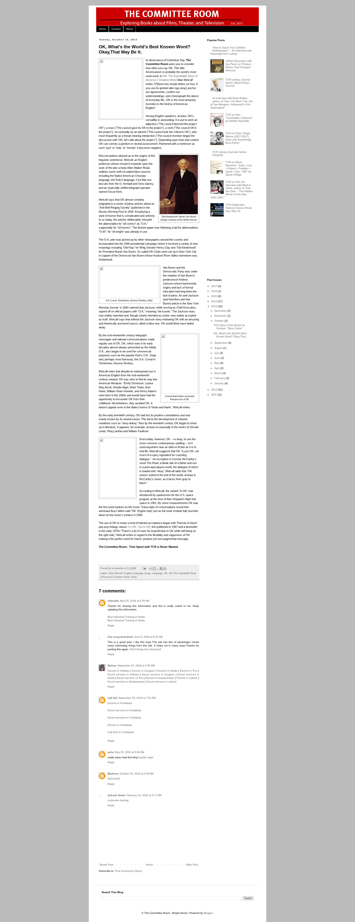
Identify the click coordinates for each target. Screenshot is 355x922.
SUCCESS (114, 778)
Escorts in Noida (167, 670)
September (221, 342)
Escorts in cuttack (187, 677)
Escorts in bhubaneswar (160, 677)
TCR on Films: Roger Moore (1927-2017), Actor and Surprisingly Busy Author (238, 138)
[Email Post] (144, 568)
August (218, 347)
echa (111, 752)
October (219, 320)
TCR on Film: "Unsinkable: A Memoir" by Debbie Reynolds (239, 118)
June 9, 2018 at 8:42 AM (148, 636)
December (220, 310)
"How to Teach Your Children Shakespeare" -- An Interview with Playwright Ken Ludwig (231, 50)
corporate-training (118, 800)
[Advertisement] (235, 249)
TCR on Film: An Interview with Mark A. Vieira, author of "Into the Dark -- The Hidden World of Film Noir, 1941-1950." (231, 189)
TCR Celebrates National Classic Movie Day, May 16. (239, 207)
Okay (134, 577)
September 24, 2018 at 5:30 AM (136, 665)
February (220, 378)
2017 (214, 286)
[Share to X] (158, 568)
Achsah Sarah (116, 795)
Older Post (192, 864)
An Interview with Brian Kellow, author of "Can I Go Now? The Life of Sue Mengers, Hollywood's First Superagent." (231, 103)
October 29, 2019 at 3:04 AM (137, 773)
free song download (120, 636)
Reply (111, 625)
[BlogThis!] (154, 568)
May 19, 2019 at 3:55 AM (129, 752)
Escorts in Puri (188, 670)
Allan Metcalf (116, 573)
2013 (214, 306)
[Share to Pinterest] (165, 568)
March (218, 373)
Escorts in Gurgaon (143, 670)
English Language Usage (137, 573)
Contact (116, 28)
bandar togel (145, 757)
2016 (214, 291)
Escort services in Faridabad (124, 710)
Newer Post (106, 864)
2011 (214, 394)
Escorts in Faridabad (120, 703)
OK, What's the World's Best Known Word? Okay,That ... (231, 335)
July (217, 352)
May (217, 362)
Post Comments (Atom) (128, 870)
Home (102, 28)
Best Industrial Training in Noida (126, 616)
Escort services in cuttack (162, 681)
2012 (214, 389)
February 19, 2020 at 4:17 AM (143, 795)
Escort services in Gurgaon (158, 674)
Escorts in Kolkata (118, 670)
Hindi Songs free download (145, 649)
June (217, 357)
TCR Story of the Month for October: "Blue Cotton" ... (230, 327)
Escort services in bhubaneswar (126, 681)
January (219, 383)
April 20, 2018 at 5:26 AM (134, 600)
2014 (214, 301)
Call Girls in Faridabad (121, 732)
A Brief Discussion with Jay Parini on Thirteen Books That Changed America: (239, 65)
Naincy (112, 665)
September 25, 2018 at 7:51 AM (137, 697)
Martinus (113, 773)
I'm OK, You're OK (139, 526)
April (217, 368)
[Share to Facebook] (161, 568)
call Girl (112, 697)
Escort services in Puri (130, 677)
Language (157, 573)
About (129, 28)
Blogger (208, 912)
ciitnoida (113, 600)
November (220, 315)
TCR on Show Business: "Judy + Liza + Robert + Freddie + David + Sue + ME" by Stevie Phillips (239, 168)
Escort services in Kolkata (123, 674)
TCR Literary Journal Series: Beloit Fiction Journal (238, 82)
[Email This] (151, 568)
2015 (214, 296)
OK (166, 573)
